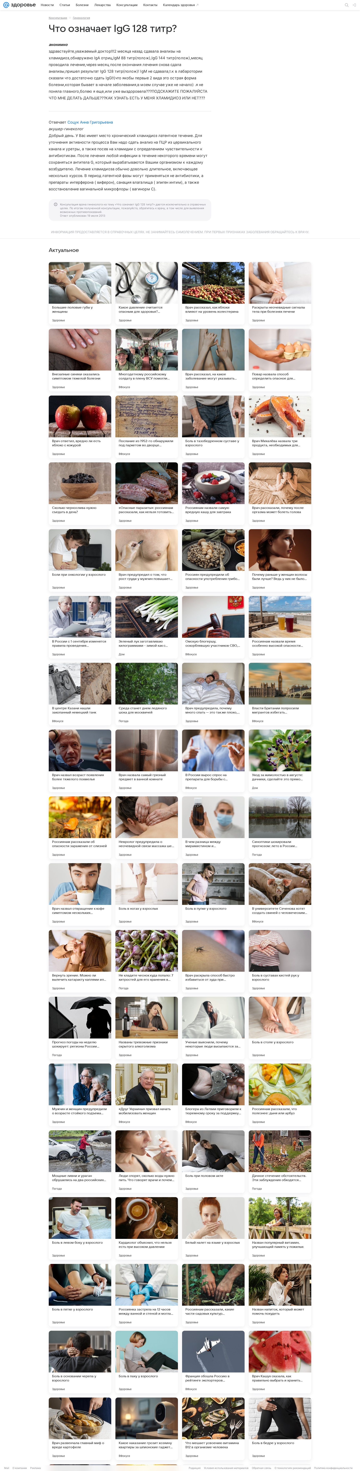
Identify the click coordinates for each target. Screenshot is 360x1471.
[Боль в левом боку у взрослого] (80, 1228)
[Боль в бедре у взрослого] (280, 1429)
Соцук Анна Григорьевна (90, 122)
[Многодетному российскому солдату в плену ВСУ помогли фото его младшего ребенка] (146, 360)
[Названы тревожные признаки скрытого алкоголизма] (146, 1028)
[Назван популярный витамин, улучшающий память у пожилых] (280, 1228)
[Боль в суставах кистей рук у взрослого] (280, 961)
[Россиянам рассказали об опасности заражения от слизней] (80, 827)
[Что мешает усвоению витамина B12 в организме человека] (213, 1429)
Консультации (58, 17)
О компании (19, 1468)
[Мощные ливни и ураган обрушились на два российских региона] (80, 1161)
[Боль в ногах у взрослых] (146, 894)
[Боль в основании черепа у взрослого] (80, 1362)
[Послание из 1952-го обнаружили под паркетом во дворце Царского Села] (146, 427)
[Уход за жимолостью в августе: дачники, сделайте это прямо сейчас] (280, 761)
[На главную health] (22, 5)
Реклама (35, 1468)
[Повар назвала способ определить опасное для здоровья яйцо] (280, 360)
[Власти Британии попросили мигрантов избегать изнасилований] (280, 694)
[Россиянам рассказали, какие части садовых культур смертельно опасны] (213, 1295)
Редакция (195, 1468)
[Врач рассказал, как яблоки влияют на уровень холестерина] (213, 293)
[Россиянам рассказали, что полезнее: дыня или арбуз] (280, 1095)
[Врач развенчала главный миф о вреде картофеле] (80, 1429)
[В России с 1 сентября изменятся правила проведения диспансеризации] (80, 627)
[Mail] (6, 5)
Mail (6, 1468)
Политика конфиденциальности (333, 1468)
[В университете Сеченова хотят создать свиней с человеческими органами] (280, 894)
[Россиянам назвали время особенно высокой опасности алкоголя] (280, 627)
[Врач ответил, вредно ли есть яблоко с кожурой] (80, 427)
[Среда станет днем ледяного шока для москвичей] (146, 694)
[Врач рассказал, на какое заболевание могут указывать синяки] (213, 360)
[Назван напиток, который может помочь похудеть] (280, 1295)
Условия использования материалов (226, 1468)
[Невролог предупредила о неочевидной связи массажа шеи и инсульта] (146, 827)
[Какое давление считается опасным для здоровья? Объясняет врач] (146, 293)
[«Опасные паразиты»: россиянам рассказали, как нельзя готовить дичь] (146, 493)
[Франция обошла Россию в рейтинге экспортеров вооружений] (213, 1362)
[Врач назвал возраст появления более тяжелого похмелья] (80, 761)
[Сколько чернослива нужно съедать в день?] (80, 493)
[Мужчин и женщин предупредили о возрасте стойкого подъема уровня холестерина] (80, 1095)
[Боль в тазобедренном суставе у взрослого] (213, 427)
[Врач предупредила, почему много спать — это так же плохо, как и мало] (213, 694)
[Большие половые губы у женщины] (80, 293)
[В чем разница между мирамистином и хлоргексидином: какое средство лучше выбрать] (213, 827)
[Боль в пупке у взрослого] (213, 894)
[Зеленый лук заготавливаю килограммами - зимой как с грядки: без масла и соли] (146, 627)
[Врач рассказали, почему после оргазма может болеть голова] (280, 493)
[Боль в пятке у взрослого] (80, 1295)
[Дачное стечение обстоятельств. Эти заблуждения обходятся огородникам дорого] (280, 1161)
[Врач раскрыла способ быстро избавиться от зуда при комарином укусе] (213, 961)
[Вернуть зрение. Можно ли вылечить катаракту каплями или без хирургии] (80, 961)
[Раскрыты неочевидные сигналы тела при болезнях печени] (280, 293)
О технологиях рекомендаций (293, 1468)
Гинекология (81, 17)
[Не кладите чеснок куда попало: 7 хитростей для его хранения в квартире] (146, 961)
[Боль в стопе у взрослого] (280, 1028)
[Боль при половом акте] (213, 1161)
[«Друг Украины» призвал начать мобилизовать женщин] (146, 1095)
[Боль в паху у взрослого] (146, 1362)
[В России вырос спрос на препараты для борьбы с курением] (213, 761)
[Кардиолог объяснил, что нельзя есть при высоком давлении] (146, 1228)
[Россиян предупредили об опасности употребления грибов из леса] (213, 560)
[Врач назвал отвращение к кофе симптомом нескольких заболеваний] (80, 894)
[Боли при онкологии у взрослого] (80, 560)
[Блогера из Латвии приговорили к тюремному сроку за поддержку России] (213, 1095)
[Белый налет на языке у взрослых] (213, 1228)
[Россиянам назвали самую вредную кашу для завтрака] (213, 493)
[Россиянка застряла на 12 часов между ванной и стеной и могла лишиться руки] (146, 1295)
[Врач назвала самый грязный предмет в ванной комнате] (146, 761)
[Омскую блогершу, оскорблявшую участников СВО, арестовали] (213, 627)
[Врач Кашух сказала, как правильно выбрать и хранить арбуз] (280, 1362)
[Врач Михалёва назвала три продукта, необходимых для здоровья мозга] (280, 427)
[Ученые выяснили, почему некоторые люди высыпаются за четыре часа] (213, 1028)
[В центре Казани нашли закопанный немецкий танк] (80, 694)
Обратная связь (261, 1468)
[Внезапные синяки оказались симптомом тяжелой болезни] (80, 360)
